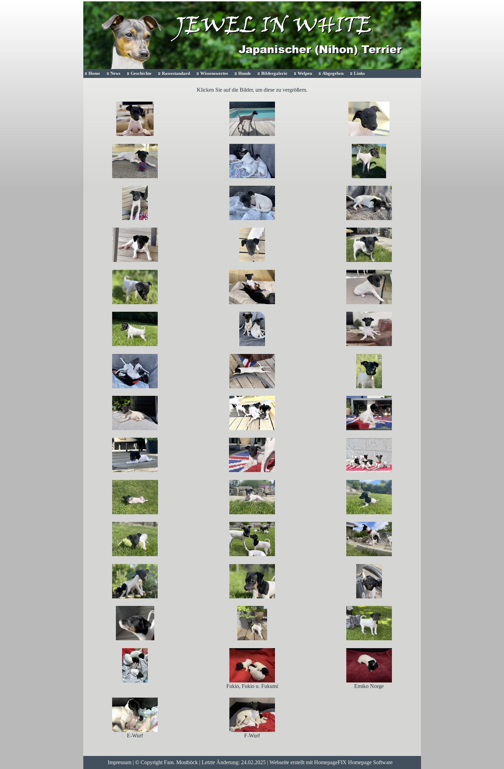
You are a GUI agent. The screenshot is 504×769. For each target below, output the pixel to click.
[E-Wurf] (135, 714)
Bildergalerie (274, 73)
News (115, 73)
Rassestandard (176, 73)
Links (359, 73)
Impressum (119, 762)
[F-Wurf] (252, 714)
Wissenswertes (214, 73)
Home (94, 73)
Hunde (244, 73)
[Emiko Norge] (369, 664)
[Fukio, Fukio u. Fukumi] (252, 664)
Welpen (305, 73)
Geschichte (141, 73)
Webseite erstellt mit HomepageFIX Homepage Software (331, 762)
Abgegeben (333, 73)
